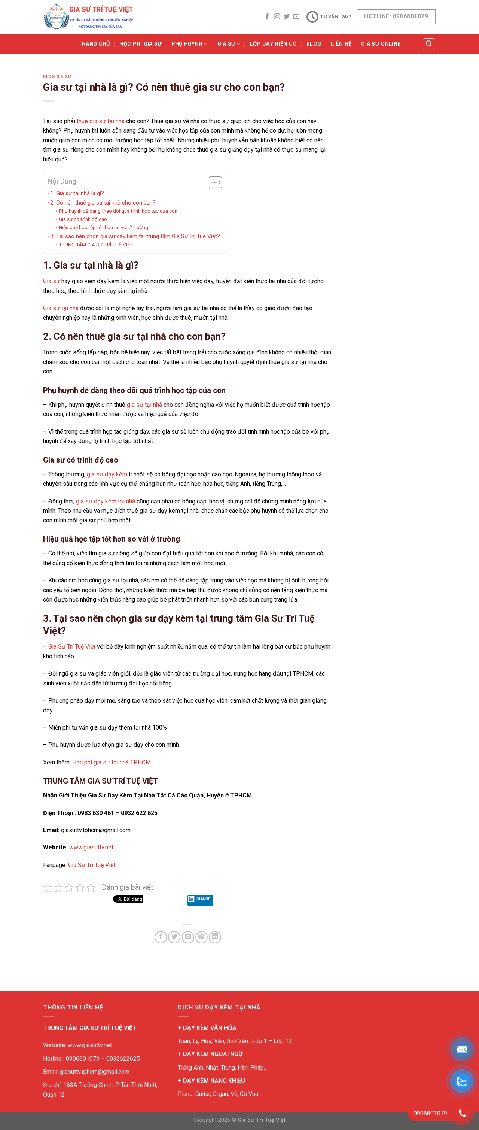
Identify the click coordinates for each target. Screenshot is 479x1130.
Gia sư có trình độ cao (83, 219)
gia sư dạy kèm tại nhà (105, 501)
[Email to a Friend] (188, 937)
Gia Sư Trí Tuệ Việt (71, 646)
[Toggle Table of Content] (211, 182)
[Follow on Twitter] (287, 16)
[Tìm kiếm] (429, 44)
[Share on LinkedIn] (215, 937)
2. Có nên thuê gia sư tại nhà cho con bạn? (103, 202)
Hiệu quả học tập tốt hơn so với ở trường (103, 227)
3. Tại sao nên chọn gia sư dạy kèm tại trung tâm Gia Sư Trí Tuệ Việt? (135, 236)
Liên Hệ (341, 44)
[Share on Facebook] (161, 937)
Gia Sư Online (381, 44)
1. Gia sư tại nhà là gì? (77, 193)
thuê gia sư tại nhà (101, 121)
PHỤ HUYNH (187, 44)
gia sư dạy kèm (107, 474)
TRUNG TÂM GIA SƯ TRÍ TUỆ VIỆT (96, 245)
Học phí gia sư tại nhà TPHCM (111, 762)
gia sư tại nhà (144, 404)
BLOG (313, 44)
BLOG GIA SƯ (57, 76)
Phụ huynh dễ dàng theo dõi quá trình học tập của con (118, 211)
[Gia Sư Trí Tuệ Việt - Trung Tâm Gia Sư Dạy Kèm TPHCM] (88, 17)
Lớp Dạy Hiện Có (273, 44)
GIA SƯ (226, 44)
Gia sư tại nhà (61, 308)
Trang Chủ (94, 44)
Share (203, 899)
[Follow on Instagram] (277, 16)
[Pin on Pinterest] (201, 937)
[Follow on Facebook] (267, 16)
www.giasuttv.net (91, 847)
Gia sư (51, 281)
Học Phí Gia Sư (140, 44)
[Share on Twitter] (174, 937)
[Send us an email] (296, 16)
